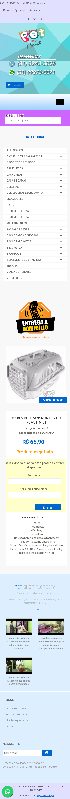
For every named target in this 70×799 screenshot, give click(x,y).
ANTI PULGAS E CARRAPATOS (24, 156)
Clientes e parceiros (17, 720)
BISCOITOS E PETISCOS (21, 162)
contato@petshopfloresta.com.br (22, 10)
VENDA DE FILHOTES (19, 271)
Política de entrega (16, 714)
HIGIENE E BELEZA (18, 211)
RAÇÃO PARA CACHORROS (23, 235)
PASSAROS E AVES (18, 229)
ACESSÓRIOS (15, 150)
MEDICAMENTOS (17, 223)
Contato (10, 726)
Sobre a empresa (16, 708)
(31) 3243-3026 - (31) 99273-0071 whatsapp (24, 3)
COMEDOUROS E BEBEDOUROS (25, 192)
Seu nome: (34, 475)
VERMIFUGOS (15, 278)
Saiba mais (35, 609)
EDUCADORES (15, 198)
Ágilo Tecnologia (45, 795)
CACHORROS (14, 174)
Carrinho (16, 85)
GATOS (11, 205)
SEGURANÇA (14, 247)
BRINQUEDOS (15, 168)
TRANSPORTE (15, 265)
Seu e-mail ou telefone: (34, 488)
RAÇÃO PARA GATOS (19, 241)
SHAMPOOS (14, 253)
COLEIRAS (13, 186)
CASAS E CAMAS (17, 180)
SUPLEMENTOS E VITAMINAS (24, 259)
